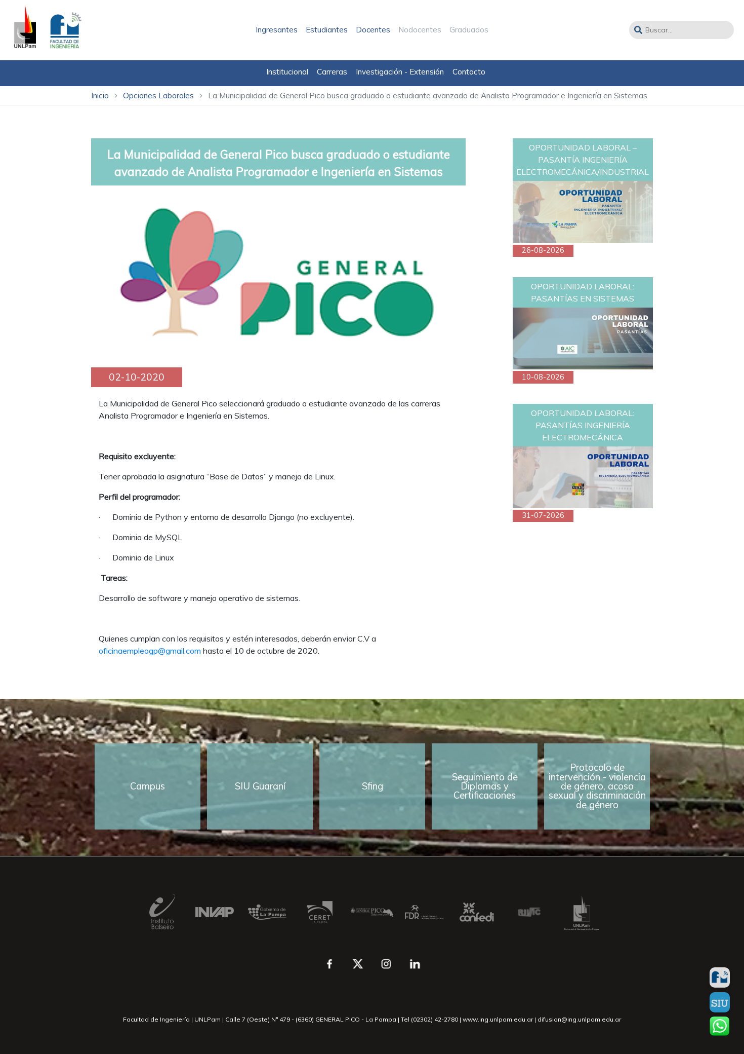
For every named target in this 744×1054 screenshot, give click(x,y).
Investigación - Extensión (400, 72)
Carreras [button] (332, 72)
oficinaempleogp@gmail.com (150, 651)
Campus (147, 786)
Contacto (468, 72)
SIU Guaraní (260, 786)
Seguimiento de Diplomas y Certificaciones (485, 786)
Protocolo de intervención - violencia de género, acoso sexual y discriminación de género (597, 786)
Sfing (372, 786)
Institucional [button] (287, 72)
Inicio (100, 95)
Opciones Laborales (158, 95)
